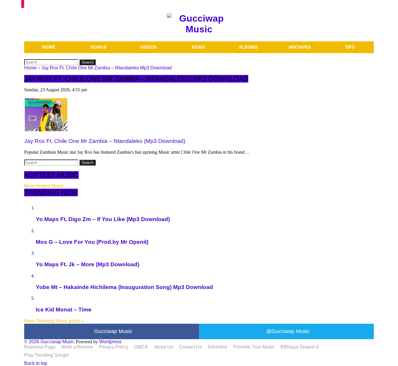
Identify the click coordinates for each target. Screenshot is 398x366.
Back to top (35, 363)
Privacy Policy (113, 346)
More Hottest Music (44, 185)
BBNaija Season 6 (300, 346)
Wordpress (110, 341)
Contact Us (190, 346)
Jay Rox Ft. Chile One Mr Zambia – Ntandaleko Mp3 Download (106, 67)
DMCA (141, 346)
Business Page (40, 346)
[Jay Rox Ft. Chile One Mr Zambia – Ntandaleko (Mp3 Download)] (46, 129)
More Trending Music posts (54, 320)
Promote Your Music (254, 346)
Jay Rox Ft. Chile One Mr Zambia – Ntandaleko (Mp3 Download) (104, 141)
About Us (163, 346)
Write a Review (77, 346)
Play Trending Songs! (46, 355)
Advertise (217, 346)
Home (30, 67)
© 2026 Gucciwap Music (49, 341)
